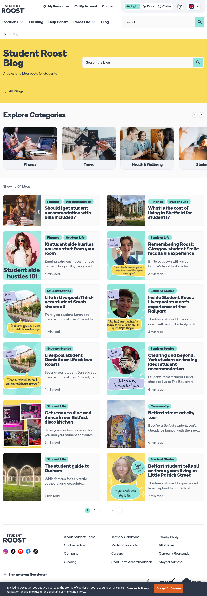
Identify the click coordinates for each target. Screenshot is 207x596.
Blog (105, 22)
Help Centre (58, 22)
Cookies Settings (138, 588)
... (107, 510)
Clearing (36, 22)
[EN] (193, 7)
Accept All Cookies (169, 588)
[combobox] (193, 6)
